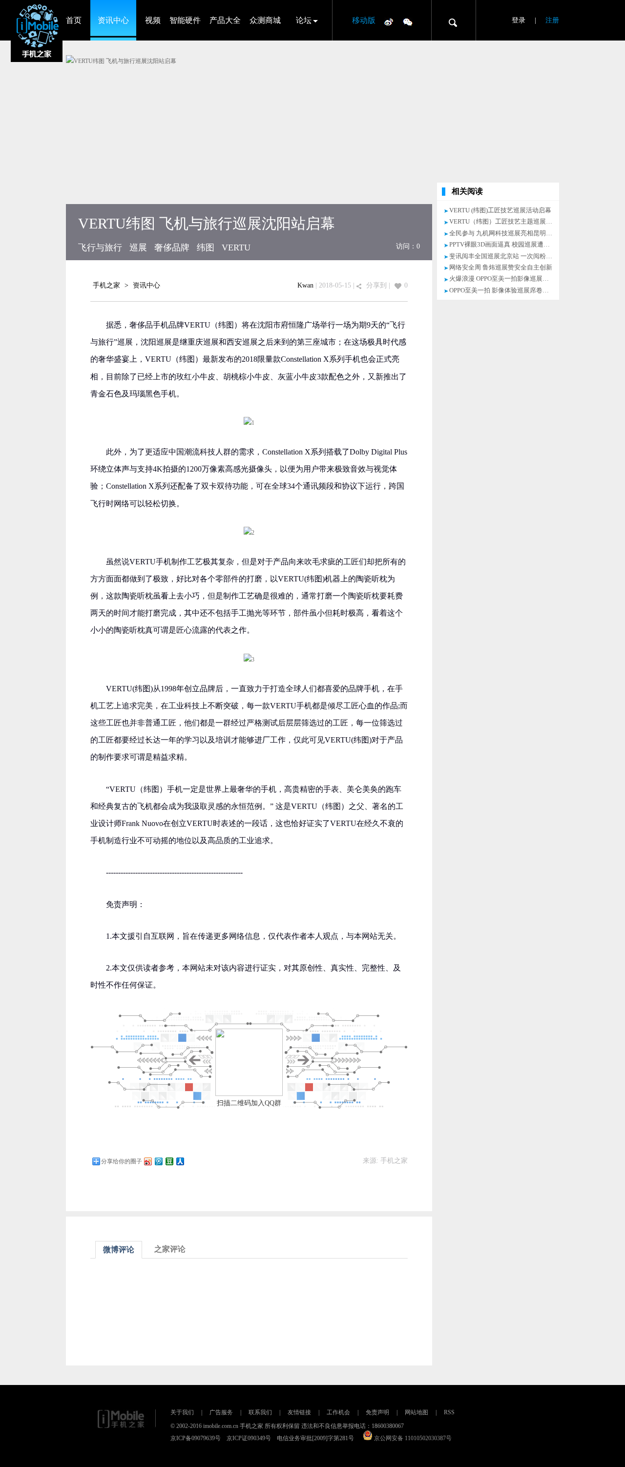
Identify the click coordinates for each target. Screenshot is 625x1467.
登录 (518, 20)
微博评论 (118, 1249)
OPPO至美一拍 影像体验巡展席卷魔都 (502, 290)
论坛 (304, 20)
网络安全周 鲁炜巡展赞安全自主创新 (500, 267)
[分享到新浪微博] (147, 1161)
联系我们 (260, 1412)
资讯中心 (113, 20)
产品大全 (225, 20)
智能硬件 (185, 20)
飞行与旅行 (100, 247)
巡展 (138, 247)
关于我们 (182, 1412)
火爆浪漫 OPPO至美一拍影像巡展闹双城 (505, 278)
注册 (552, 20)
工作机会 (338, 1412)
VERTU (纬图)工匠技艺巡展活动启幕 (500, 210)
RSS (449, 1412)
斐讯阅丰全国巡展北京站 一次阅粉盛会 (504, 256)
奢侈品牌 (171, 247)
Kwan (305, 285)
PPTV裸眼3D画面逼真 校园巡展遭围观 (502, 244)
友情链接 (299, 1412)
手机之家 (106, 285)
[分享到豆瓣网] (169, 1161)
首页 (74, 20)
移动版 (363, 20)
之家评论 (170, 1249)
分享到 (376, 285)
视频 (153, 20)
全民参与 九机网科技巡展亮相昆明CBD (504, 233)
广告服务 (221, 1412)
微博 (388, 21)
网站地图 (416, 1412)
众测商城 (265, 20)
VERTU (236, 247)
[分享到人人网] (179, 1161)
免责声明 (377, 1412)
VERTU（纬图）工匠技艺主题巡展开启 (504, 221)
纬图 (205, 247)
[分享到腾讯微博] (158, 1161)
